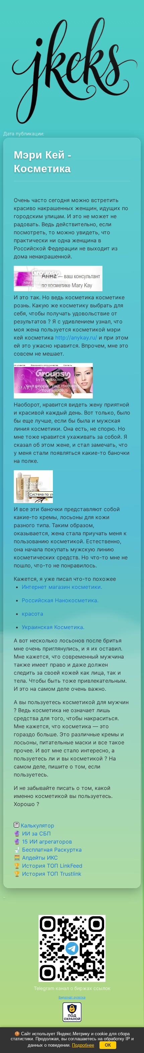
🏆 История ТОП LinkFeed (48, 865)
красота (32, 613)
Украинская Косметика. (53, 627)
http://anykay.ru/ (76, 337)
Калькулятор (36, 825)
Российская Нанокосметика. (60, 600)
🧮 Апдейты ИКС (36, 857)
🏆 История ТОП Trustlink (47, 873)
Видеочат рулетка (72, 997)
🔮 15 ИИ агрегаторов (43, 841)
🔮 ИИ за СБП (32, 833)
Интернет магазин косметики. (62, 586)
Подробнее (83, 1045)
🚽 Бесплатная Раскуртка (48, 849)
